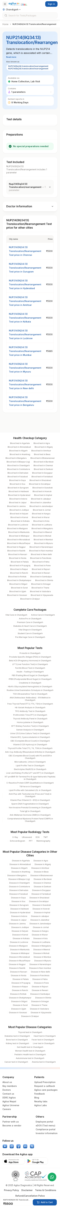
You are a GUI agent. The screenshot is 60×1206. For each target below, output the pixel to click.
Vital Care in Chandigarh (16, 615)
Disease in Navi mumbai (40, 968)
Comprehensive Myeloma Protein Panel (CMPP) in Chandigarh (30, 819)
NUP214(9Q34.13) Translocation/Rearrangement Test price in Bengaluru (25, 401)
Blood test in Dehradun (18, 473)
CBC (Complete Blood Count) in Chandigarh (30, 741)
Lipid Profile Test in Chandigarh (30, 765)
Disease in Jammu (17, 923)
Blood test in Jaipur (18, 502)
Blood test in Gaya (17, 480)
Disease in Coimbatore (19, 886)
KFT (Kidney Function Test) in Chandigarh (30, 726)
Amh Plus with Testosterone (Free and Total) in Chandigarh (30, 795)
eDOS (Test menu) (45, 1125)
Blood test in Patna (40, 562)
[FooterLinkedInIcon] (25, 1146)
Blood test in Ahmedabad (19, 447)
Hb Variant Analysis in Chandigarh (30, 707)
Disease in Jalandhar (39, 920)
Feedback (39, 1093)
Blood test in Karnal (19, 517)
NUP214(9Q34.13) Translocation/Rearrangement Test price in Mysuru (25, 368)
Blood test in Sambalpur (41, 576)
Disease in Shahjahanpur (20, 998)
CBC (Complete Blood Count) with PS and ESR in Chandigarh (30, 757)
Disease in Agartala (21, 860)
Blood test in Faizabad (18, 476)
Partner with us (10, 1121)
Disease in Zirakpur (30, 1016)
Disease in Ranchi (20, 990)
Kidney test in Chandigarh (17, 1043)
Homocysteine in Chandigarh (30, 722)
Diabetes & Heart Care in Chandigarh (30, 626)
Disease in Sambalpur (40, 994)
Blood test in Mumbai (43, 539)
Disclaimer (27, 1190)
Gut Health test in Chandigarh (30, 1047)
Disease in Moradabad (19, 957)
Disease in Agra (41, 860)
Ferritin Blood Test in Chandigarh (30, 668)
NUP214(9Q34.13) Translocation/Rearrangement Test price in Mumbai (25, 351)
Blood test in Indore (18, 499)
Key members (9, 1086)
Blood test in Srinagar (41, 584)
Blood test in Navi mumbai (41, 551)
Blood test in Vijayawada (42, 595)
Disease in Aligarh (19, 868)
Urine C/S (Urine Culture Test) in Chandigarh (30, 733)
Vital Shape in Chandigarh (30, 630)
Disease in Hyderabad (20, 912)
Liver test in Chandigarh (43, 1043)
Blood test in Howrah (42, 491)
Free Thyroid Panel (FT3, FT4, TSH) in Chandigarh (30, 704)
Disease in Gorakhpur (39, 901)
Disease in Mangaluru (41, 946)
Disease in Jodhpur (20, 927)
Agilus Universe (10, 1105)
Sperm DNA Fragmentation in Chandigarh (30, 804)
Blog (36, 1097)
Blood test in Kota (41, 521)
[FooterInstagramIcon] (11, 1146)
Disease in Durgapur (41, 890)
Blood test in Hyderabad (19, 495)
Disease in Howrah (41, 909)
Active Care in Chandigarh (43, 615)
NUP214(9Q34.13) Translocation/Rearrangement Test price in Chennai (25, 251)
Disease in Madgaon (18, 946)
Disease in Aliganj (43, 864)
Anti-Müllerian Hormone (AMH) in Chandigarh (30, 815)
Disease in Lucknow (19, 942)
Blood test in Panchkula (40, 558)
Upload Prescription (45, 1082)
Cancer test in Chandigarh (16, 1062)
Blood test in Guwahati (42, 488)
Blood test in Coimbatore (18, 469)
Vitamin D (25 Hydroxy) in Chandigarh (30, 744)
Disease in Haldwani (19, 909)
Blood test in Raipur (19, 569)
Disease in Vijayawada (41, 1012)
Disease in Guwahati (41, 905)
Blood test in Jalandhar (40, 502)
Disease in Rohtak (18, 994)
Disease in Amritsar (40, 868)
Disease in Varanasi (18, 1012)
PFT (31, 841)
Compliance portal (45, 1129)
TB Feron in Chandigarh (30, 786)
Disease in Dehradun (18, 890)
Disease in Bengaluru (17, 875)
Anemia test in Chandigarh (44, 1062)
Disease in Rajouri (40, 986)
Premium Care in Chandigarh (30, 622)
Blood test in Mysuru (43, 543)
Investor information (47, 1133)
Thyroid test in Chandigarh (30, 1032)
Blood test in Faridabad (42, 476)
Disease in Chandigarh (19, 883)
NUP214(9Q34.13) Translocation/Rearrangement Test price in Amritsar (25, 301)
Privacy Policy (11, 1190)
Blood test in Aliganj (44, 447)
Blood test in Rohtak (17, 576)
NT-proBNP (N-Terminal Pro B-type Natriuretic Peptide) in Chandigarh (30, 777)
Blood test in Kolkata (20, 521)
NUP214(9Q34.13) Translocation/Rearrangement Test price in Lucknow (25, 334)
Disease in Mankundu (20, 949)
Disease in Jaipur (19, 920)
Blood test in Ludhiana (42, 525)
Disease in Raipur (20, 986)
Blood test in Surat (19, 588)
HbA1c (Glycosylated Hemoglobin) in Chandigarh (30, 686)
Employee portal (44, 1121)
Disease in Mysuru (42, 960)
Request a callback (44, 1086)
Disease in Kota (40, 938)
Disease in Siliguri (19, 1001)
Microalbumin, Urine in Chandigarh (30, 762)
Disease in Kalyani (20, 931)
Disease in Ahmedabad (20, 864)
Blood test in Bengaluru (16, 458)
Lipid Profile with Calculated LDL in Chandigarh (30, 790)
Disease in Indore (19, 916)
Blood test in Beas (42, 454)
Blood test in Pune (42, 565)
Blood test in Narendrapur (41, 547)
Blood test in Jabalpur (41, 499)
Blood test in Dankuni (43, 469)
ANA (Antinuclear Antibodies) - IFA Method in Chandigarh (30, 698)
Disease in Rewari (40, 990)
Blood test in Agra (42, 443)
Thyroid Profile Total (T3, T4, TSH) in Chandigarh (30, 748)
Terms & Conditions (45, 1190)
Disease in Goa (18, 901)
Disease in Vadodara (39, 1009)
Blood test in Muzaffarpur (18, 543)
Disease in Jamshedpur (40, 923)
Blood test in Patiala (20, 562)
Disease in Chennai (42, 883)
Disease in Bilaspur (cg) (19, 879)
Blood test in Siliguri (18, 584)
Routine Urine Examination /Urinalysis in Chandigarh (30, 690)
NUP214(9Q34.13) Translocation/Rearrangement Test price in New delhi (25, 384)
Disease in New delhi (40, 972)
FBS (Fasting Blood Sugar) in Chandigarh (30, 675)
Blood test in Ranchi (19, 573)
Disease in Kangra (40, 931)
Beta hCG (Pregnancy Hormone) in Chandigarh (30, 660)
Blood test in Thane (40, 588)
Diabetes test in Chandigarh (17, 1036)
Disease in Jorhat (41, 927)
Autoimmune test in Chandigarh (30, 1058)
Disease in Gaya (18, 898)
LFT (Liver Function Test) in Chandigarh (30, 664)
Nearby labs (40, 1101)
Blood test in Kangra (41, 513)
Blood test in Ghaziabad (40, 480)
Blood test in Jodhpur (19, 510)
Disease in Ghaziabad (39, 898)
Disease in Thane (39, 1005)
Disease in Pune (41, 983)
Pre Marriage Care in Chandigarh (30, 637)
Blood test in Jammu (16, 506)
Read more (11, 57)
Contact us (8, 1093)
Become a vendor (11, 1125)
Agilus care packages (46, 1090)
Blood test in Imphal (43, 495)
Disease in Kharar (40, 935)
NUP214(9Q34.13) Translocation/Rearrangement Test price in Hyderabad (25, 284)
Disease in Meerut (41, 949)
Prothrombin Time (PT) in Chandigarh (30, 715)
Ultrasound (27, 837)
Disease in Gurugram (19, 905)
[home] (18, 4)
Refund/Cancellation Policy (30, 1195)
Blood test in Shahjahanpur (19, 580)
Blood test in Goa (17, 484)
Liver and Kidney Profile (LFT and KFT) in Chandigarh (30, 773)
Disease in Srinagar (40, 1001)
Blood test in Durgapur (42, 473)
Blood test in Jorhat (42, 510)
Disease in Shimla (43, 998)
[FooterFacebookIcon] (18, 1146)
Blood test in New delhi (41, 554)
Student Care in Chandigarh (30, 633)
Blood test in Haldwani (19, 491)
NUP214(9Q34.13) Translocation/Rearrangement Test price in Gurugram (25, 268)
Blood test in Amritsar (41, 450)
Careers (6, 1109)
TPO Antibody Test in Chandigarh (30, 711)
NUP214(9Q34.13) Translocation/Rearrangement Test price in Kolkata (25, 318)
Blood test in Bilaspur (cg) (18, 462)
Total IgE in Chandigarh (30, 811)
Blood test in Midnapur (19, 536)
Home (5, 24)
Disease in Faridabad (41, 894)
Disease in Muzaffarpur (19, 960)
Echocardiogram (17, 841)
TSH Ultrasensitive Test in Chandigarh (30, 694)
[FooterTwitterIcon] (32, 1146)
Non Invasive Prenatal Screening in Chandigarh (30, 807)
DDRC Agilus (9, 1097)
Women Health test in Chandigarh (30, 1051)
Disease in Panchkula (39, 975)
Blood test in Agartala (20, 443)
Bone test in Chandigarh (17, 1040)
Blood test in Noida (17, 558)
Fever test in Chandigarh (43, 1040)
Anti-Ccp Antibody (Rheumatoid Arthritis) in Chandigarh (30, 752)
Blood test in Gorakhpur (40, 484)
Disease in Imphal (42, 912)
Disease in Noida (18, 975)
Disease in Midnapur (20, 953)
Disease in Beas (41, 872)
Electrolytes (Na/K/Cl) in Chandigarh (30, 769)
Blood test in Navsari (17, 554)
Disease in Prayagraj (21, 983)
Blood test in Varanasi (17, 595)
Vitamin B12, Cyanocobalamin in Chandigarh (30, 737)
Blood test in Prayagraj (20, 565)
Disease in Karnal (20, 935)
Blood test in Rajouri (41, 569)
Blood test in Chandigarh (18, 465)
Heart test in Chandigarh (45, 1036)
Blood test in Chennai (43, 465)
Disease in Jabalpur (40, 916)
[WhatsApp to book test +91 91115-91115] (52, 1177)
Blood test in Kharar (41, 517)
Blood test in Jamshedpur (41, 506)
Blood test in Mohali (42, 536)
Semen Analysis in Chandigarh (30, 730)
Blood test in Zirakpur (30, 599)
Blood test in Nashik (16, 551)
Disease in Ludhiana (41, 942)
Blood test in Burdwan (44, 462)
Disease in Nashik (17, 968)
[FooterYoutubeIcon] (4, 1146)
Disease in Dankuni (42, 886)
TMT (45, 837)
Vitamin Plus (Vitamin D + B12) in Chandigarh (30, 800)
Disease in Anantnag (21, 872)
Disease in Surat (20, 1005)
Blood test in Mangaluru (42, 528)
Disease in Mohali (41, 953)
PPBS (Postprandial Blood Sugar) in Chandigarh (30, 679)
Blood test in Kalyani (19, 513)
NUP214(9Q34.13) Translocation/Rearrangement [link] (34, 24)
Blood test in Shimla (44, 580)
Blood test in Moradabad (18, 539)
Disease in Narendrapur (40, 964)
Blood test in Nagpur (16, 547)
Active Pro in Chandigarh (30, 618)
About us (7, 1082)
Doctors (6, 1090)
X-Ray (15, 837)
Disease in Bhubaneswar (41, 875)
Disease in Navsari (18, 972)
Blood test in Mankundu (19, 532)
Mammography (43, 841)
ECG (38, 837)
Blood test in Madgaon (17, 528)
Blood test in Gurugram (18, 488)
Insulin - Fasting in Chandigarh (30, 672)
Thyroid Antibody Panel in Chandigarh (30, 718)
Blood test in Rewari (41, 573)
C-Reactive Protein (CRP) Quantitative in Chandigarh (30, 783)
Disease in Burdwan (43, 879)
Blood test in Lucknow (18, 525)
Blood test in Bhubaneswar (42, 458)
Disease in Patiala (21, 979)
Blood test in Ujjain (17, 591)
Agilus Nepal (9, 1101)
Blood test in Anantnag (20, 454)
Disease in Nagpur (17, 964)
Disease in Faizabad (18, 894)
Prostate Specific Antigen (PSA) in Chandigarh (30, 657)
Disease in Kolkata (21, 938)
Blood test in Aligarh (18, 450)
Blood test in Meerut (42, 532)
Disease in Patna (40, 979)
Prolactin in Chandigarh (30, 653)
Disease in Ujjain (18, 1009)
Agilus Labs (40, 1105)
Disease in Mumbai (42, 957)
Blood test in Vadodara (40, 591)
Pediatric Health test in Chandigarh (30, 1054)
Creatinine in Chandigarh (30, 683)
